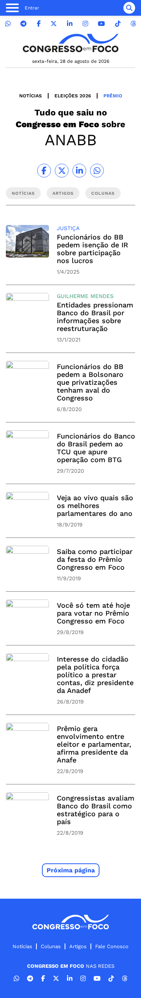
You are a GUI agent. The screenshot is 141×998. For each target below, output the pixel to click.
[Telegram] (23, 23)
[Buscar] (129, 8)
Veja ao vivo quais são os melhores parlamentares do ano (95, 505)
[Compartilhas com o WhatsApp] (97, 170)
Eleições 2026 (72, 96)
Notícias (30, 96)
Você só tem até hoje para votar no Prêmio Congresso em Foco (93, 613)
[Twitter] (54, 23)
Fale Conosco (111, 946)
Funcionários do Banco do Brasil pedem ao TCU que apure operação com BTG (96, 448)
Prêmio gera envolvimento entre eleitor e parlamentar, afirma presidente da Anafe (94, 744)
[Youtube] (101, 23)
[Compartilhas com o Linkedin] (79, 170)
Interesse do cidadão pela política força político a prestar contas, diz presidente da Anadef (95, 675)
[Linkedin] (69, 23)
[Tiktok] (118, 23)
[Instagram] (85, 23)
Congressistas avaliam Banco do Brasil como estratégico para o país (95, 810)
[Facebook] (39, 23)
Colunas (51, 946)
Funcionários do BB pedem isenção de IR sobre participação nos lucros (92, 249)
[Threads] (133, 23)
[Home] (70, 43)
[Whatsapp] (8, 23)
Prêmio (112, 96)
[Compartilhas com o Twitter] (62, 170)
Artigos (78, 946)
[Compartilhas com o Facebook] (44, 170)
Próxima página (71, 870)
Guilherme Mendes (85, 296)
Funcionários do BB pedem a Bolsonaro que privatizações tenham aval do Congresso (90, 382)
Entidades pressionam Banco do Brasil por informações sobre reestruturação (95, 317)
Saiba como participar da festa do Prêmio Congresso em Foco (94, 559)
